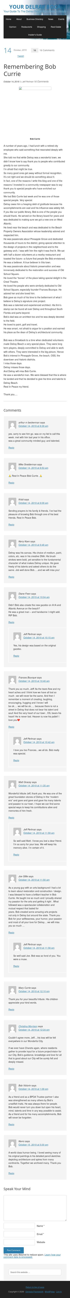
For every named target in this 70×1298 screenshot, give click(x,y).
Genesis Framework (34, 1291)
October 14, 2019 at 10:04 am (34, 597)
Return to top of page (35, 1287)
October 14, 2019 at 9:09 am (33, 502)
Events (61, 19)
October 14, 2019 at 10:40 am (34, 681)
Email (39, 1234)
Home (8, 19)
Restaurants (26, 26)
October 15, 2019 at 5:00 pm (33, 1144)
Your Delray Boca (35, 6)
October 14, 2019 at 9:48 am (33, 544)
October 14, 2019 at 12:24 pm (34, 1029)
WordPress (50, 1291)
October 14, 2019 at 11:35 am (34, 785)
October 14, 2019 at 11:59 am (39, 832)
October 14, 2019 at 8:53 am (33, 467)
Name (40, 1225)
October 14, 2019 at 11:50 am (34, 879)
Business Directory (35, 19)
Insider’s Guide (35, 34)
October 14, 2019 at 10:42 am (39, 742)
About (18, 19)
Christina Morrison (28, 1026)
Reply (11, 447)
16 (34, 50)
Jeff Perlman (28, 81)
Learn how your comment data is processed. (32, 1256)
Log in (59, 1291)
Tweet (20, 56)
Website (41, 1242)
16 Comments (47, 50)
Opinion (12, 26)
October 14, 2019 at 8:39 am (33, 426)
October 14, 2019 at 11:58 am (39, 947)
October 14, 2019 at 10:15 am (39, 637)
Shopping (41, 26)
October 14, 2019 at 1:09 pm (33, 1088)
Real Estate (56, 26)
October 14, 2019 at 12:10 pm (34, 991)
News (50, 19)
